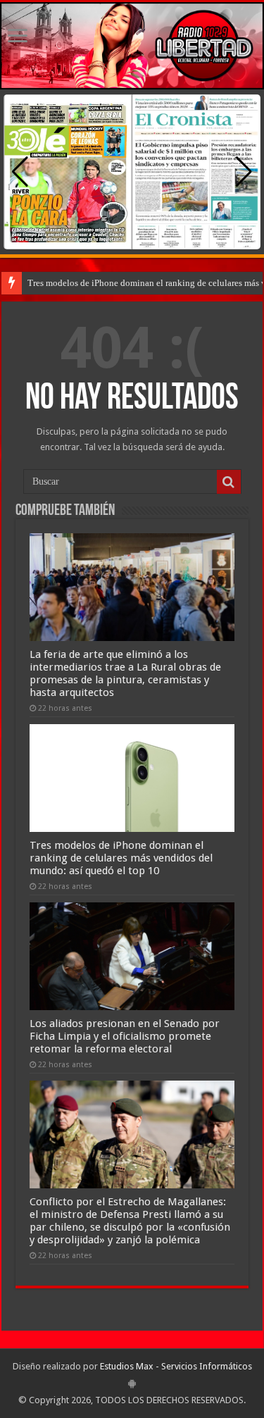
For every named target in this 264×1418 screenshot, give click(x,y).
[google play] (132, 1383)
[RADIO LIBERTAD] (132, 45)
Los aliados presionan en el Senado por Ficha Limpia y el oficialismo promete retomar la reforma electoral (125, 1036)
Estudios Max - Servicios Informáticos (176, 1366)
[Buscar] (229, 482)
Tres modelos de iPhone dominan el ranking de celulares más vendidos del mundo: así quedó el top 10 (121, 858)
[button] (243, 171)
